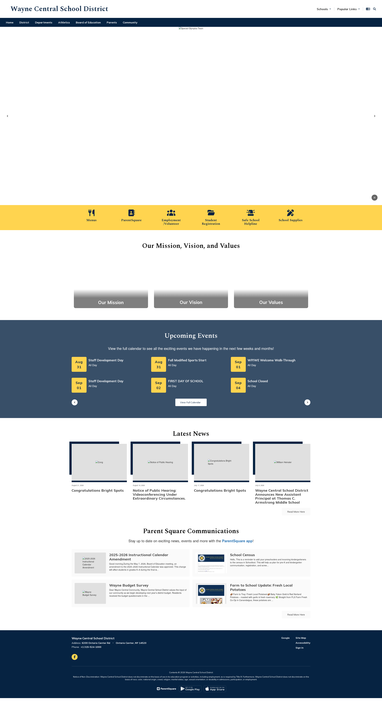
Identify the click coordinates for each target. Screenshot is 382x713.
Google (285, 637)
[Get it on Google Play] (190, 688)
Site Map (301, 637)
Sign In (300, 647)
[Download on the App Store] (215, 688)
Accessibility (303, 642)
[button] (324, 9)
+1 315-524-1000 (91, 646)
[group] (111, 282)
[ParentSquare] (166, 688)
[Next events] (307, 402)
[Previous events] (75, 402)
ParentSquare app (237, 540)
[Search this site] (374, 8)
